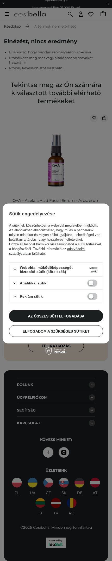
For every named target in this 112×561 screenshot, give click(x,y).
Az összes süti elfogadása (56, 316)
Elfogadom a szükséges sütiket (56, 331)
